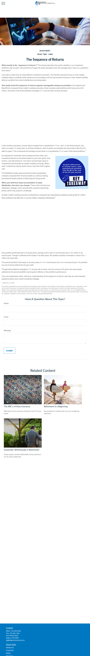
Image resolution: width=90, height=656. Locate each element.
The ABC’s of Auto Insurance (17, 407)
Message (7, 330)
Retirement (10, 647)
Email (6, 317)
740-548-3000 (16, 631)
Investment (10, 650)
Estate (8, 653)
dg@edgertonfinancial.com (15, 640)
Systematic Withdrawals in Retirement (21, 450)
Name (6, 303)
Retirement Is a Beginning (56, 407)
